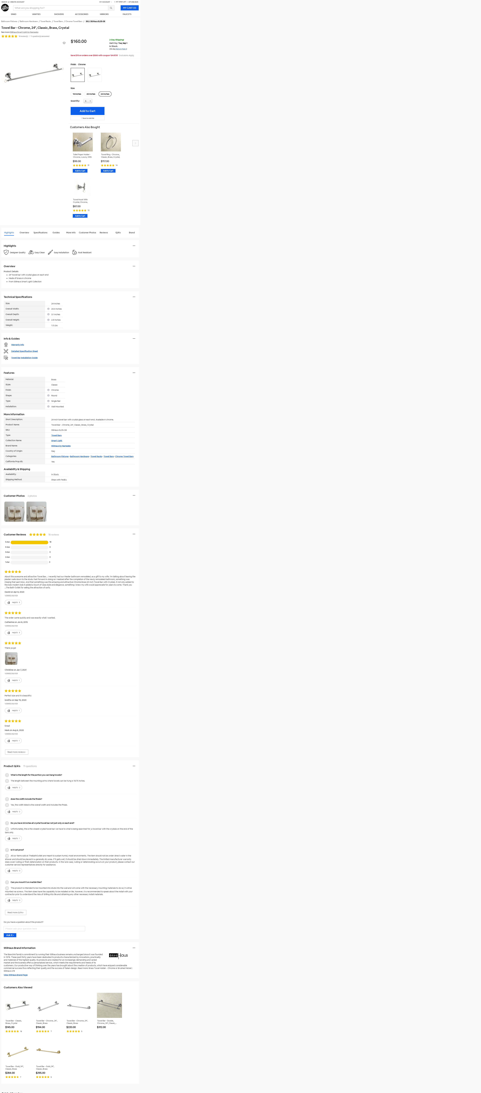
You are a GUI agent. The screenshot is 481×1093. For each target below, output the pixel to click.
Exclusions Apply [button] (126, 55)
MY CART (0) (129, 7)
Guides (56, 232)
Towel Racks (96, 456)
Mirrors (104, 14)
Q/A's (118, 232)
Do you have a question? (12, 239)
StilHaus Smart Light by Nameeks (24, 32)
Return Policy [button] (121, 49)
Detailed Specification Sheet (24, 351)
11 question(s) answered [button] (40, 36)
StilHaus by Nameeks (61, 446)
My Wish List (121, 2)
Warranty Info (17, 344)
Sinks (13, 14)
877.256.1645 (133, 2)
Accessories (81, 14)
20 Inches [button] (91, 94)
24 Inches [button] (105, 94)
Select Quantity (96, 101)
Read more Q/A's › (16, 912)
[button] (78, 75)
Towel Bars (56, 435)
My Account (104, 2)
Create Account (17, 2)
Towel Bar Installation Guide (24, 357)
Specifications (40, 232)
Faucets (127, 14)
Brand (132, 232)
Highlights (9, 232)
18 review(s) (23, 36)
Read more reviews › (17, 752)
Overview (24, 232)
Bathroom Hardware (79, 456)
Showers (59, 14)
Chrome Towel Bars (124, 456)
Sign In (4, 2)
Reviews (104, 232)
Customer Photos (87, 232)
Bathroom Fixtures (60, 456)
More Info (71, 232)
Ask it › (10, 935)
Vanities (36, 14)
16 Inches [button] (77, 94)
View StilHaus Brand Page (16, 975)
